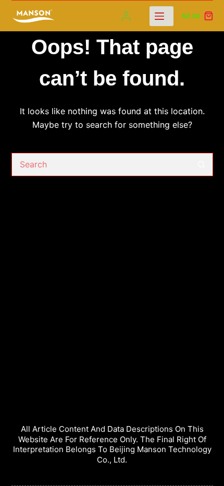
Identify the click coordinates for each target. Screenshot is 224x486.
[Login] (126, 16)
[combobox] (101, 164)
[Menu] (161, 16)
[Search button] (201, 164)
